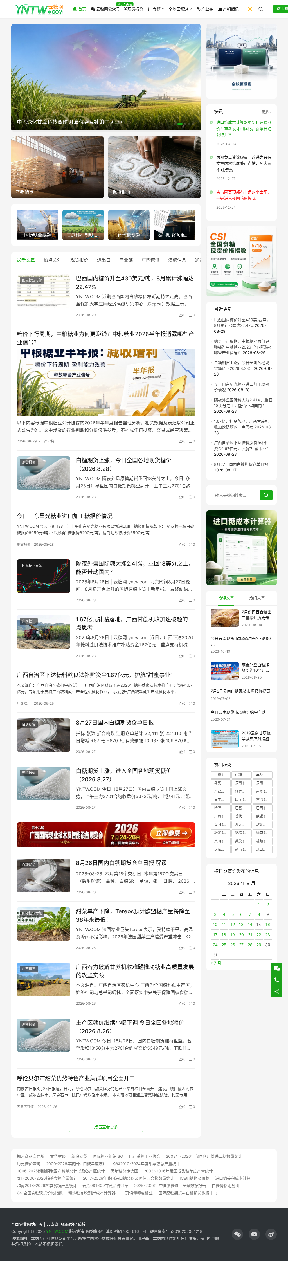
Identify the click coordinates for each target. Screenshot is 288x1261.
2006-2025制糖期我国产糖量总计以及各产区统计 (61, 1171)
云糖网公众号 (108, 8)
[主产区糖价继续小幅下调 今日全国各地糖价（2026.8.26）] (43, 1035)
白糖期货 (28, 724)
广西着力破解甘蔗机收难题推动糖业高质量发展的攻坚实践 (135, 971)
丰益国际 (264, 775)
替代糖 (243, 816)
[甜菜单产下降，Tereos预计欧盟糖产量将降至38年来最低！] (43, 924)
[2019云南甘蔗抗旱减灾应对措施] (225, 739)
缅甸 (263, 833)
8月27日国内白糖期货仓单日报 (115, 722)
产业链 (207, 8)
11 (224, 924)
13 (241, 924)
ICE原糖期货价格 (195, 1178)
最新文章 (26, 260)
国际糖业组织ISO (108, 1156)
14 (250, 924)
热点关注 (53, 260)
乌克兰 (222, 783)
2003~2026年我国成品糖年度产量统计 (178, 1171)
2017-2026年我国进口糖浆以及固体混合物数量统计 (128, 1178)
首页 (82, 8)
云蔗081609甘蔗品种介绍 (105, 1186)
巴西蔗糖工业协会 (144, 1156)
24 (215, 944)
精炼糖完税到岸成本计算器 (92, 1193)
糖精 (242, 833)
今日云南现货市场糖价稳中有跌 (238, 712)
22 (258, 934)
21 (250, 934)
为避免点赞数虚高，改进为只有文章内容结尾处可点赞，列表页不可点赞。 (243, 163)
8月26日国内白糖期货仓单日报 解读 (121, 863)
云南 (242, 783)
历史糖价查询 (28, 1164)
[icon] (237, 1234)
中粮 (222, 775)
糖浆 (221, 833)
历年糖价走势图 (124, 1171)
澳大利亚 (243, 824)
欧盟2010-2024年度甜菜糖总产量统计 (146, 1164)
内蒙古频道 (25, 1107)
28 (250, 944)
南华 (263, 791)
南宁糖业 (222, 799)
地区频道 (180, 8)
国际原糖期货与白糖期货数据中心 (187, 1193)
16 (268, 924)
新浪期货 (79, 1156)
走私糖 (222, 849)
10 (215, 924)
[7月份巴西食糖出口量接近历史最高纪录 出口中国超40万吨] (225, 618)
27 (241, 944)
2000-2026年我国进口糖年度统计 (76, 1164)
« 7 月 (216, 963)
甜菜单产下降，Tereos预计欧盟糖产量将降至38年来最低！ (133, 915)
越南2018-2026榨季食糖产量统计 (47, 1186)
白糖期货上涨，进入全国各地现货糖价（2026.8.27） (124, 775)
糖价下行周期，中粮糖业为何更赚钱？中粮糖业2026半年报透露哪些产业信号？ (105, 338)
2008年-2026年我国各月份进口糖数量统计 (204, 1156)
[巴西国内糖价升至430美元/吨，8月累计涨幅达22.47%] (43, 291)
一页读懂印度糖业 (137, 1193)
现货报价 (135, 8)
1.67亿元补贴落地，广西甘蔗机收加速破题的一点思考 (135, 623)
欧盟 (263, 816)
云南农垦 (264, 783)
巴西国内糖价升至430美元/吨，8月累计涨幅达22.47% (135, 282)
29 (258, 944)
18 (224, 934)
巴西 (264, 808)
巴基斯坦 (243, 808)
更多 (265, 111)
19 (232, 934)
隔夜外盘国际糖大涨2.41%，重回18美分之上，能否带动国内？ (135, 567)
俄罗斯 (243, 791)
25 (224, 944)
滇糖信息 (177, 260)
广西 (222, 816)
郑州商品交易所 (30, 1156)
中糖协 (243, 775)
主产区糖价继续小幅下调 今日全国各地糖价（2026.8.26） (130, 1026)
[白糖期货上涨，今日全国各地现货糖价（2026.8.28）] (43, 473)
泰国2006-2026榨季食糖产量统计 (47, 1178)
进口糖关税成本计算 (233, 1178)
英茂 (242, 841)
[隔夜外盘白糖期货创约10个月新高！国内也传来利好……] (225, 671)
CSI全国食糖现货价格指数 (40, 1193)
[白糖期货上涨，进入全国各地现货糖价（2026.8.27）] (43, 783)
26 (232, 944)
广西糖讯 (150, 260)
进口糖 (264, 849)
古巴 (263, 799)
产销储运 (231, 8)
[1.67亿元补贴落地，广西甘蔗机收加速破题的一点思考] (43, 632)
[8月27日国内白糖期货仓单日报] (43, 735)
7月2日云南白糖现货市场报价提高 (240, 691)
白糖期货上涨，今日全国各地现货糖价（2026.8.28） (124, 464)
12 (233, 924)
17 (215, 934)
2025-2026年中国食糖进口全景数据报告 (170, 1186)
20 (241, 934)
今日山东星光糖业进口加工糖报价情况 (64, 516)
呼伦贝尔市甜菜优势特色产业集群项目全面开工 (76, 1078)
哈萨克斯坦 (222, 808)
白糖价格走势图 (225, 1186)
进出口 (104, 260)
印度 (243, 799)
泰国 (222, 824)
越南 (242, 849)
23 (267, 934)
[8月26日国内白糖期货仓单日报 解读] (43, 875)
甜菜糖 (264, 824)
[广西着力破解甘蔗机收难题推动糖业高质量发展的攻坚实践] (43, 979)
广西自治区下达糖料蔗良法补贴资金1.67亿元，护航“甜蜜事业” (95, 675)
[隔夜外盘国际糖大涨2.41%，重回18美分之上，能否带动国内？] (43, 576)
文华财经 (58, 1156)
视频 (263, 841)
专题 (157, 8)
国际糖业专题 (32, 280)
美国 (221, 841)
